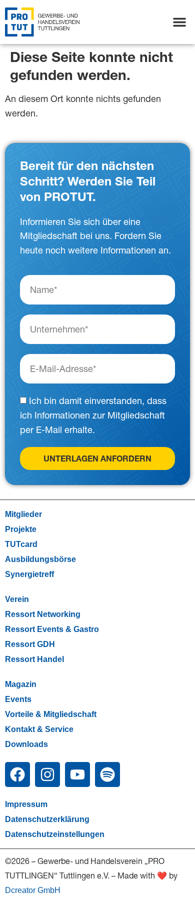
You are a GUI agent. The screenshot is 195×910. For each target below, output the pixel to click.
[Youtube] (77, 774)
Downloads (26, 744)
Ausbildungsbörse (40, 559)
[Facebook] (17, 774)
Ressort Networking (42, 614)
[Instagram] (47, 774)
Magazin (20, 684)
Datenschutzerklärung (47, 819)
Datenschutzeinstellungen (54, 834)
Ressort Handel (34, 659)
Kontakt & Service (39, 729)
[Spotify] (107, 774)
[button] (179, 22)
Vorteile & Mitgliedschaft (50, 714)
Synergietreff (29, 574)
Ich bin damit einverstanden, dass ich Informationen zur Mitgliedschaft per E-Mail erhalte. (93, 416)
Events (18, 699)
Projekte (20, 529)
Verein (17, 599)
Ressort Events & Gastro (52, 629)
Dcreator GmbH (32, 890)
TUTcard (21, 544)
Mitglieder (23, 514)
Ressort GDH (30, 644)
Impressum (26, 804)
